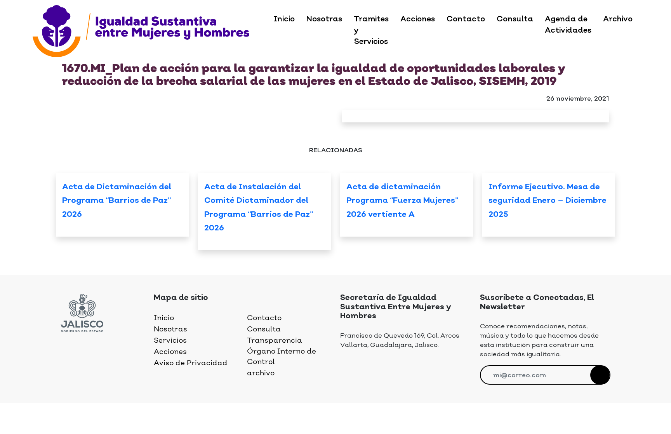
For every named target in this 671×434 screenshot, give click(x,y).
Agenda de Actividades (568, 25)
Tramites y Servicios (371, 31)
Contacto (466, 19)
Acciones (417, 19)
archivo (261, 373)
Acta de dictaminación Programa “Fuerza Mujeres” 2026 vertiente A (402, 201)
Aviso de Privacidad (191, 363)
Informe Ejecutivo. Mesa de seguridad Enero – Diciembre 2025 (547, 201)
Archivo (618, 19)
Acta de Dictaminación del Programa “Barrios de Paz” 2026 (116, 201)
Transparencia (274, 340)
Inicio (284, 19)
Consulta (515, 19)
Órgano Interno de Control (281, 356)
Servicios (170, 340)
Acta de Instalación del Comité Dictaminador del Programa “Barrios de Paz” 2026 (258, 207)
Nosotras (324, 19)
